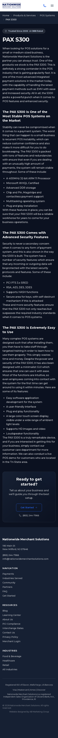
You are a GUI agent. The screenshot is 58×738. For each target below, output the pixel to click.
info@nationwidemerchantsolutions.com (25, 558)
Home (5, 15)
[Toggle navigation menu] (52, 5)
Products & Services (24, 15)
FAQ (4, 591)
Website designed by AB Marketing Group (29, 712)
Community (8, 582)
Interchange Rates (13, 628)
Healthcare (8, 660)
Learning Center (11, 615)
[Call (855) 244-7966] (44, 5)
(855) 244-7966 (31, 515)
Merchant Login (11, 641)
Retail (5, 665)
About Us (7, 619)
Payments (8, 573)
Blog (5, 610)
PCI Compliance (11, 623)
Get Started (27, 507)
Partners (7, 587)
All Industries (9, 669)
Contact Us (8, 632)
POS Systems (47, 15)
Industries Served (12, 578)
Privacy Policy (10, 637)
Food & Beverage (11, 656)
